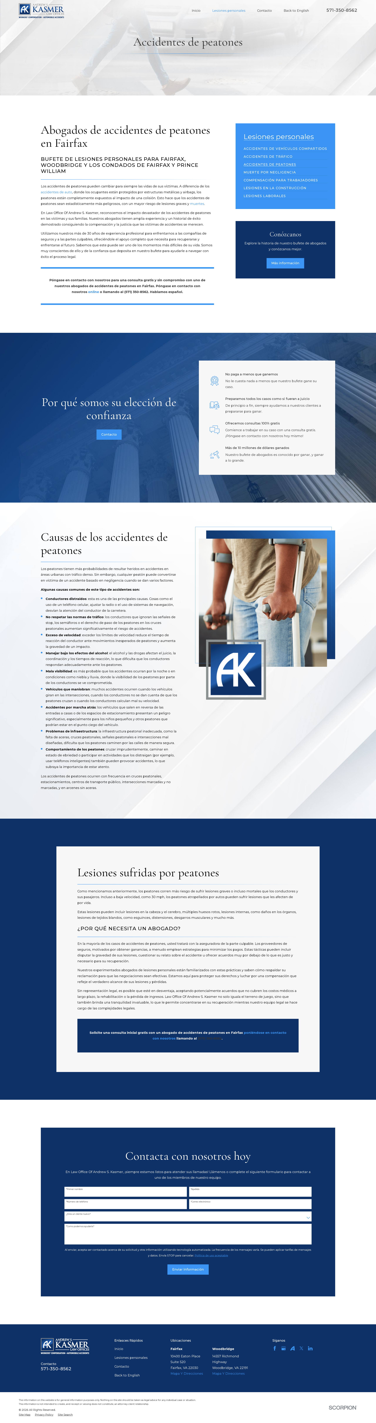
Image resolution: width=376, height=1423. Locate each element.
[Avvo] (292, 1348)
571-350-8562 (342, 10)
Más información (285, 263)
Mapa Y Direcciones (187, 1374)
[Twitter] (301, 1348)
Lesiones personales (131, 1358)
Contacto (109, 434)
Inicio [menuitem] (196, 11)
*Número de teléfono (77, 1201)
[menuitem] (285, 147)
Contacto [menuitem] (264, 11)
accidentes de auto (56, 192)
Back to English (127, 1375)
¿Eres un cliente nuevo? (78, 1214)
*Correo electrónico (200, 1201)
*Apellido (195, 1189)
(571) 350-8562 (136, 292)
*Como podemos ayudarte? (80, 1226)
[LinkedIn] (310, 1348)
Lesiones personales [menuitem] (228, 11)
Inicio (118, 1349)
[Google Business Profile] (283, 1348)
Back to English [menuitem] (296, 11)
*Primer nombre (74, 1189)
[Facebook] (274, 1348)
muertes (197, 204)
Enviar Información (188, 1269)
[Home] (41, 10)
